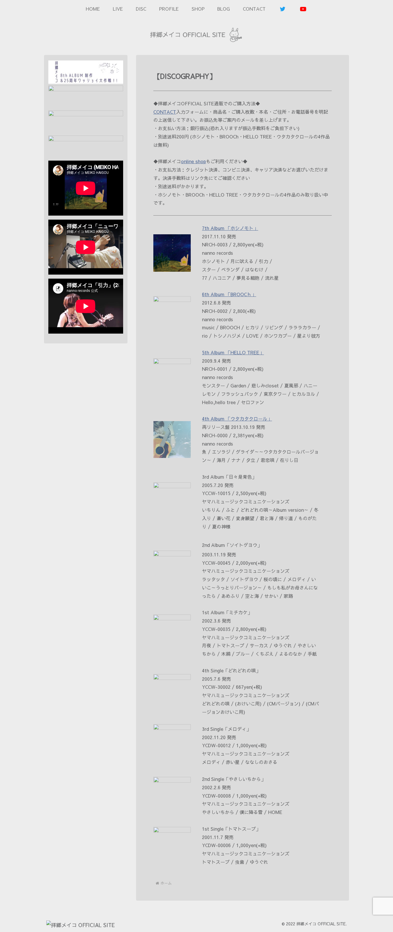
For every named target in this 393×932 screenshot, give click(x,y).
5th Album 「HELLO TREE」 (233, 352)
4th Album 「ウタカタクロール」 (237, 418)
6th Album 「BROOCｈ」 (229, 294)
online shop (193, 161)
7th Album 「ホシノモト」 (230, 228)
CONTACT (164, 112)
